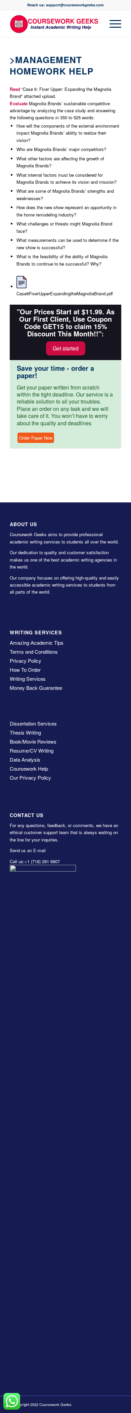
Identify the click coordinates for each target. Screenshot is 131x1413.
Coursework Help (29, 768)
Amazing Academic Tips (36, 642)
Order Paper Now (35, 438)
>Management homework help (51, 65)
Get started (66, 348)
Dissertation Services (33, 723)
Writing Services (28, 678)
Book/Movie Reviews (33, 741)
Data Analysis (25, 759)
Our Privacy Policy (30, 777)
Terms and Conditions (34, 651)
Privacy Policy (25, 660)
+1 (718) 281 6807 (42, 861)
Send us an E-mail (28, 850)
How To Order (25, 669)
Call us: (17, 861)
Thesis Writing (25, 732)
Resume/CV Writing (31, 750)
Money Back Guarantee (36, 687)
